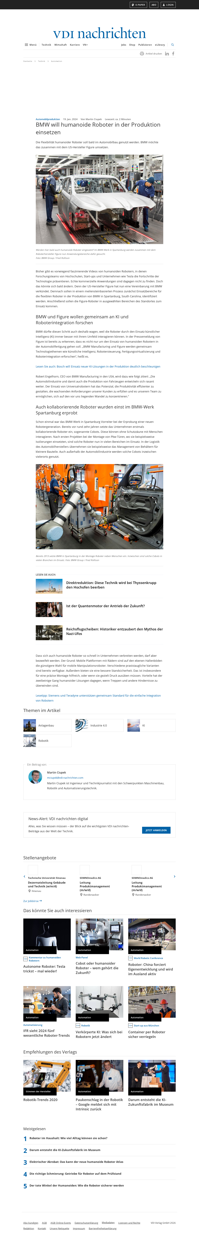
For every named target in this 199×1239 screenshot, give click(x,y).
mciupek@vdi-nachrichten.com (65, 777)
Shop (132, 44)
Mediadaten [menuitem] (108, 1222)
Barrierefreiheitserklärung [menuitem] (102, 1228)
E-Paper (140, 4)
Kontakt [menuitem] (42, 1228)
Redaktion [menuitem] (28, 1228)
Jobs (123, 44)
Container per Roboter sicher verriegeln (146, 1034)
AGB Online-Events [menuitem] (61, 1222)
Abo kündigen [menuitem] (30, 1222)
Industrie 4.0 (98, 725)
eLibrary (160, 44)
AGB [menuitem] (44, 1222)
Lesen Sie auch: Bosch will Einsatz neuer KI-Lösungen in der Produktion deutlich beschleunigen (98, 366)
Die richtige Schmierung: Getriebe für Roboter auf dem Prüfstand (75, 1173)
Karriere (75, 44)
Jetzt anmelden (156, 830)
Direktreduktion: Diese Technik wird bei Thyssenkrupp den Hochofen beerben (111, 584)
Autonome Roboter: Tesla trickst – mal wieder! (44, 968)
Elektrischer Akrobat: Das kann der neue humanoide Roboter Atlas (76, 1162)
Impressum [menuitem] (79, 1228)
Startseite (27, 61)
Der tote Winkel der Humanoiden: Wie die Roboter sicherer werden (77, 1185)
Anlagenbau (46, 725)
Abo (154, 4)
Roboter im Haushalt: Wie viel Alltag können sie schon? (68, 1138)
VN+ (85, 44)
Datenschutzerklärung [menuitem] (86, 1222)
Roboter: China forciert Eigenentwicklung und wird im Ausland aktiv (150, 969)
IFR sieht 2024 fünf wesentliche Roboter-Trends (46, 1033)
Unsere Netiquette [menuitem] (59, 1228)
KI (143, 725)
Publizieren (145, 44)
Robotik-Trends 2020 (40, 1099)
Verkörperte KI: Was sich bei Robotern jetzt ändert (99, 1034)
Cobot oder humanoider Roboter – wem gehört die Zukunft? (97, 968)
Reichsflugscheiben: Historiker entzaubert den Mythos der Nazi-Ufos (114, 631)
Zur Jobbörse (31, 901)
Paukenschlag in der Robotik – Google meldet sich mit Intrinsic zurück (99, 1104)
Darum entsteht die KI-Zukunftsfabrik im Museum (151, 1102)
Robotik (43, 741)
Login (170, 4)
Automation (56, 61)
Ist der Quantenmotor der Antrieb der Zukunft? (105, 605)
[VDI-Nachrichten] (99, 33)
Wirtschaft (60, 44)
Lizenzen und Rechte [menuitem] (129, 1222)
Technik (46, 44)
